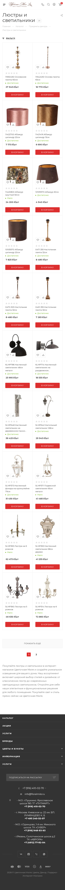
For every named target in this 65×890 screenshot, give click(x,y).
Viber (36, 854)
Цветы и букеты (13, 749)
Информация (11, 756)
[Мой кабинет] (54, 4)
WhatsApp (44, 854)
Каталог (7, 718)
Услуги (7, 733)
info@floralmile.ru (35, 794)
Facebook (28, 854)
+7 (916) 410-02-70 (33, 788)
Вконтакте (21, 854)
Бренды (7, 741)
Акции (6, 726)
